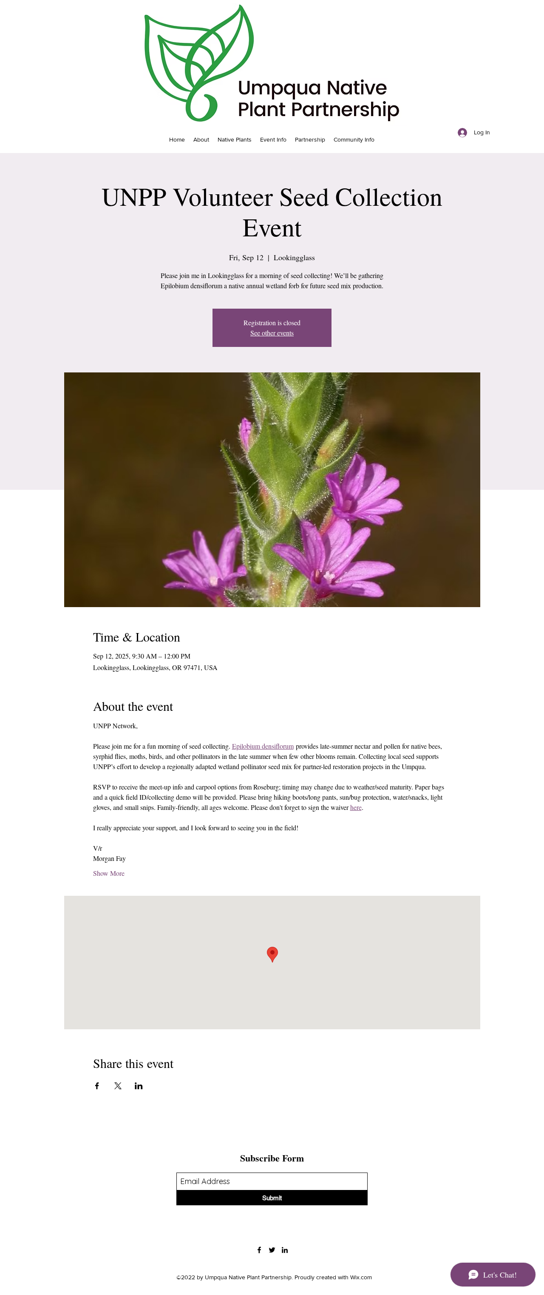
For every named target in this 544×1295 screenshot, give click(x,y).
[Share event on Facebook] (97, 1085)
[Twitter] (272, 1250)
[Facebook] (259, 1250)
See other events (272, 332)
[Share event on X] (118, 1085)
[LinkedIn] (284, 1250)
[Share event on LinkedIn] (139, 1085)
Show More (109, 873)
